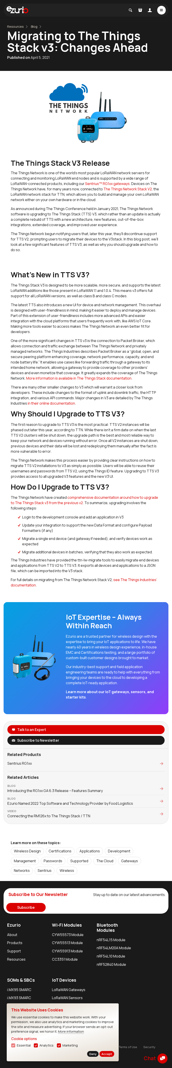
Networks (22, 870)
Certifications (60, 851)
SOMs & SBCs (21, 980)
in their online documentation (51, 403)
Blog (34, 26)
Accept (106, 1054)
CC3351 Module (65, 959)
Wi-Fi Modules (67, 925)
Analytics (46, 1045)
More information (71, 1031)
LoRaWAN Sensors (67, 997)
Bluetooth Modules (107, 927)
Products (14, 942)
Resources (15, 26)
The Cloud (104, 860)
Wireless (67, 870)
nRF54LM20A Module (114, 947)
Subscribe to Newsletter (38, 740)
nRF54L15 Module (111, 939)
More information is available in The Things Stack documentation (78, 378)
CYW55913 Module (67, 951)
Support (14, 951)
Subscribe (26, 907)
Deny (93, 1054)
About (12, 934)
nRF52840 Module (111, 964)
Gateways (129, 860)
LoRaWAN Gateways (68, 989)
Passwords (53, 860)
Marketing (70, 1045)
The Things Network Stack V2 (127, 189)
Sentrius (45, 870)
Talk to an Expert (31, 729)
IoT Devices (64, 980)
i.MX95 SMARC (19, 989)
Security (149, 1047)
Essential (24, 1045)
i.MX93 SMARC (19, 997)
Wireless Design (27, 851)
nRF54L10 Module (111, 956)
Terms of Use (128, 1047)
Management (25, 860)
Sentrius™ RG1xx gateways (107, 183)
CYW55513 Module (67, 942)
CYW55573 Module (68, 934)
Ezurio (14, 925)
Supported (79, 860)
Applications (90, 851)
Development (119, 851)
